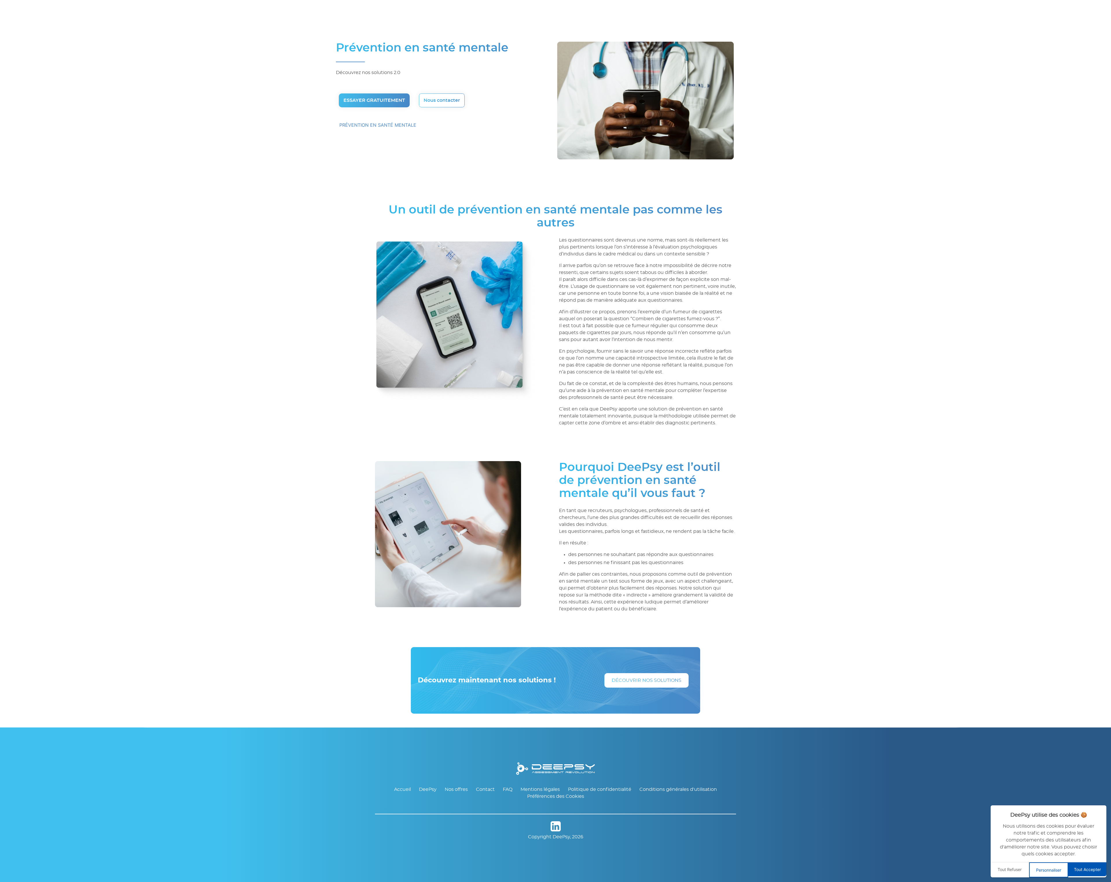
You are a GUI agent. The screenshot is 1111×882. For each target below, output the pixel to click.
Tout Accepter (1087, 869)
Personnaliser (1048, 870)
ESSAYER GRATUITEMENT (374, 100)
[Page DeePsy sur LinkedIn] (555, 827)
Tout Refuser (1010, 869)
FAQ (507, 789)
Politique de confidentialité (599, 789)
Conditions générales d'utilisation (678, 789)
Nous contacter (442, 100)
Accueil (402, 789)
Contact (485, 789)
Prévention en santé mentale (377, 125)
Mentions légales (540, 789)
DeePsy (428, 789)
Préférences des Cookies (555, 796)
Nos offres (456, 789)
